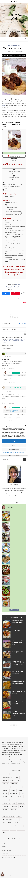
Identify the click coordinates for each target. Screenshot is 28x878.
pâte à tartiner (7, 822)
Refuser (14, 445)
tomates (5, 829)
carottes (14, 783)
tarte (4, 825)
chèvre (13, 790)
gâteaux (5, 800)
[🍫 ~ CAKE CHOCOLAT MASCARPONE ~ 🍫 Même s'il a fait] (6, 527)
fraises (5, 796)
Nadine (9, 373)
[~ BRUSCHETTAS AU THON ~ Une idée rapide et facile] (6, 570)
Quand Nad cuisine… (19, 19)
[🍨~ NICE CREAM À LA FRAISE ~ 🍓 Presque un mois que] (6, 580)
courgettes (14, 793)
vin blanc (21, 829)
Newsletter (5, 853)
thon (20, 825)
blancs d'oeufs (7, 777)
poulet (19, 816)
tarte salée (12, 825)
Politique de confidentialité (18, 452)
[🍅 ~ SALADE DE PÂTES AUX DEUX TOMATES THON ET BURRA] (6, 602)
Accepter (14, 441)
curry (22, 793)
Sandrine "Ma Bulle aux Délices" (15, 387)
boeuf (16, 777)
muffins (18, 299)
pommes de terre (8, 812)
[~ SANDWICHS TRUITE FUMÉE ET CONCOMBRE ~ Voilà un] (6, 591)
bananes (5, 774)
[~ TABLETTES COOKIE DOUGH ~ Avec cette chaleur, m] (6, 559)
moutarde (6, 806)
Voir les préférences (14, 449)
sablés (17, 822)
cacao (12, 780)
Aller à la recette (8, 55)
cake (18, 780)
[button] (25, 425)
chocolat (4, 105)
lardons (13, 800)
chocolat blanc (16, 787)
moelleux (21, 803)
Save (25, 302)
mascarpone (11, 299)
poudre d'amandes (8, 816)
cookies (5, 793)
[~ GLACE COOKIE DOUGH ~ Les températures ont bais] (6, 537)
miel (14, 803)
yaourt (5, 832)
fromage (12, 796)
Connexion (23, 323)
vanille (13, 829)
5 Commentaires (19, 51)
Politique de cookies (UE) (8, 861)
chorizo (5, 790)
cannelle (5, 783)
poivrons (5, 809)
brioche (5, 780)
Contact (4, 846)
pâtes (17, 819)
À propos (4, 843)
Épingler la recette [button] (15, 156)
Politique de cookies (7, 452)
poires (22, 806)
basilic (12, 774)
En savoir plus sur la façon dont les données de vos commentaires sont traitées (13, 340)
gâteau (20, 796)
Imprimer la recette (20, 55)
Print (14, 153)
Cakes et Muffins (14, 45)
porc (17, 812)
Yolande (8, 354)
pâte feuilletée (7, 819)
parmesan (15, 806)
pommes (13, 809)
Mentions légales (6, 850)
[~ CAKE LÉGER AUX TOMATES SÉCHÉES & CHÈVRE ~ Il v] (6, 516)
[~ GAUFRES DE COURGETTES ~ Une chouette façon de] (6, 548)
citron (20, 790)
